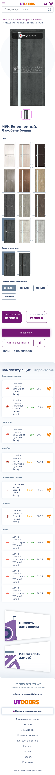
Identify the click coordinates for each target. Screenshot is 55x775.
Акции (27, 751)
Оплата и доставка (27, 735)
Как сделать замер (27, 740)
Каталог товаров (21, 19)
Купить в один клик (18, 342)
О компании (27, 730)
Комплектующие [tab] (16, 370)
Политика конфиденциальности (27, 770)
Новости (27, 757)
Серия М (37, 19)
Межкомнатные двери (27, 719)
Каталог (27, 746)
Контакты (27, 762)
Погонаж (27, 724)
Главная (6, 19)
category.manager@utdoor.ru (27, 694)
